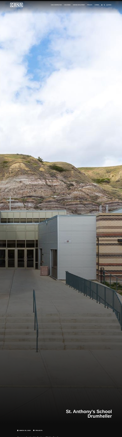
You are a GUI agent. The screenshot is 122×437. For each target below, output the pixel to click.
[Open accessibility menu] (102, 5)
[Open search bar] (104, 5)
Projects (39, 430)
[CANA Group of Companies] (16, 5)
